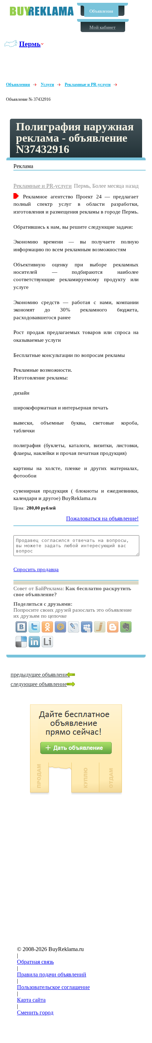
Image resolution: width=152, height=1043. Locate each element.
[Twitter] (34, 626)
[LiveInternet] (47, 641)
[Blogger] (112, 626)
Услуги (47, 84)
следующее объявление (39, 684)
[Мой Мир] (60, 626)
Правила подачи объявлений (51, 974)
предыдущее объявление (40, 675)
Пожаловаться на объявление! (102, 519)
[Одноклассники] (47, 626)
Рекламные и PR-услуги (88, 84)
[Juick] (99, 626)
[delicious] (21, 641)
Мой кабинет (102, 27)
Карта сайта (31, 1000)
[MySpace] (86, 626)
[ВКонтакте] (21, 626)
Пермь (30, 44)
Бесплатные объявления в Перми (42, 11)
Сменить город (35, 1013)
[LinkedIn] (34, 641)
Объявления (101, 11)
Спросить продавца (36, 569)
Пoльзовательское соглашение (53, 987)
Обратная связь (35, 962)
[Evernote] (126, 626)
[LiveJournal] (73, 626)
